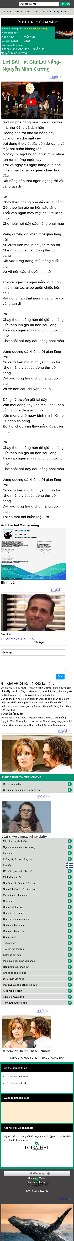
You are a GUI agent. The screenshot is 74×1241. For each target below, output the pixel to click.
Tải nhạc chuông (37, 1182)
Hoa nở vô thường (13, 907)
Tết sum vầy (10, 943)
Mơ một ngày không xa (15, 895)
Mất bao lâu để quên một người (20, 984)
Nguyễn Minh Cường (35, 28)
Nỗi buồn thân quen (14, 925)
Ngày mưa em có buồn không (19, 847)
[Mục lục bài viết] (70, 865)
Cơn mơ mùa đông (13, 996)
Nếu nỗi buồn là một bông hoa (19, 889)
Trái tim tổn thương (13, 949)
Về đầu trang (37, 1173)
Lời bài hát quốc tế (16, 1083)
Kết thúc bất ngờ (12, 954)
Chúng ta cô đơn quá (14, 972)
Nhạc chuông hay (52, 1057)
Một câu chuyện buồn (15, 841)
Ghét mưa (8, 901)
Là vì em (8, 853)
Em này (7, 865)
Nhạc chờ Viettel (37, 1178)
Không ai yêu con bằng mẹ (17, 859)
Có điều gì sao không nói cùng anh (22, 790)
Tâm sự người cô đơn (15, 1002)
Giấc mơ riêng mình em (16, 919)
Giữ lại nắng (9, 937)
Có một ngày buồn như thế (17, 871)
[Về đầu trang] (70, 1237)
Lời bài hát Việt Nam (17, 1076)
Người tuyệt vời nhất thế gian (19, 883)
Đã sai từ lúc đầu (12, 784)
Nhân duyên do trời (13, 913)
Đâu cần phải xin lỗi (13, 931)
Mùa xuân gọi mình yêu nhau (19, 960)
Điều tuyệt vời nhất (13, 978)
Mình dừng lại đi (12, 877)
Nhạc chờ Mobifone (23, 1057)
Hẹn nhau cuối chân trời (16, 966)
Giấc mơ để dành (12, 990)
